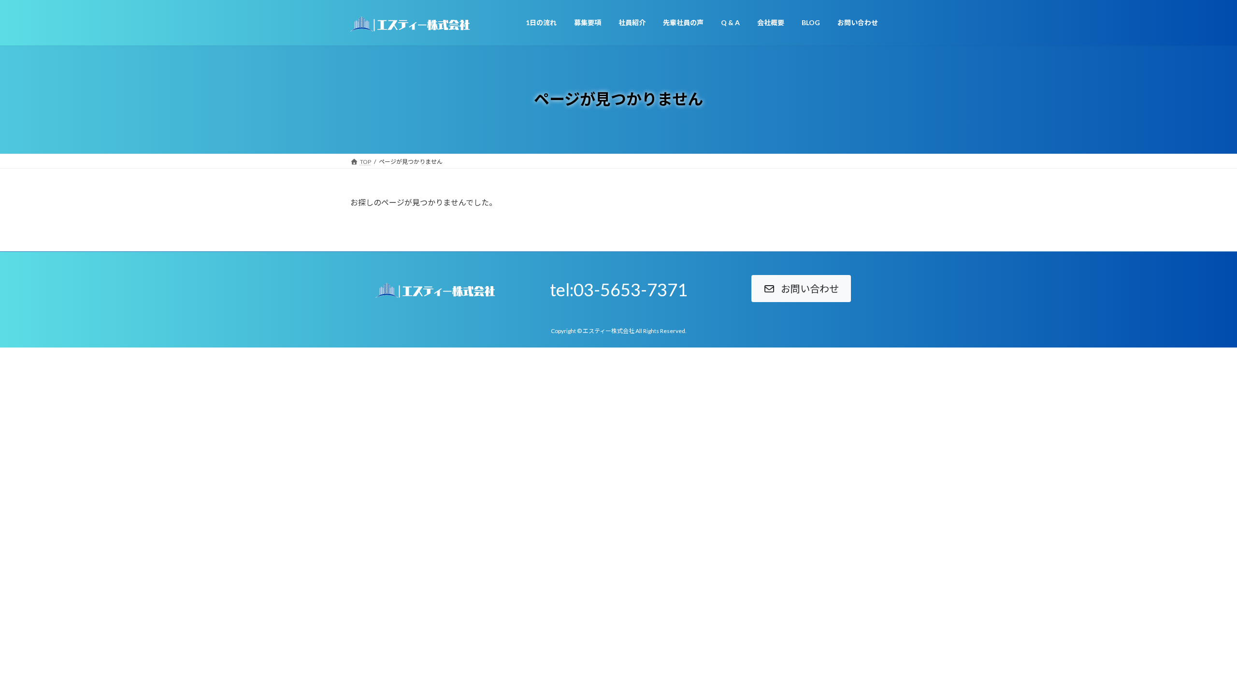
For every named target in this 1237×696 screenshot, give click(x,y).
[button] (801, 288)
